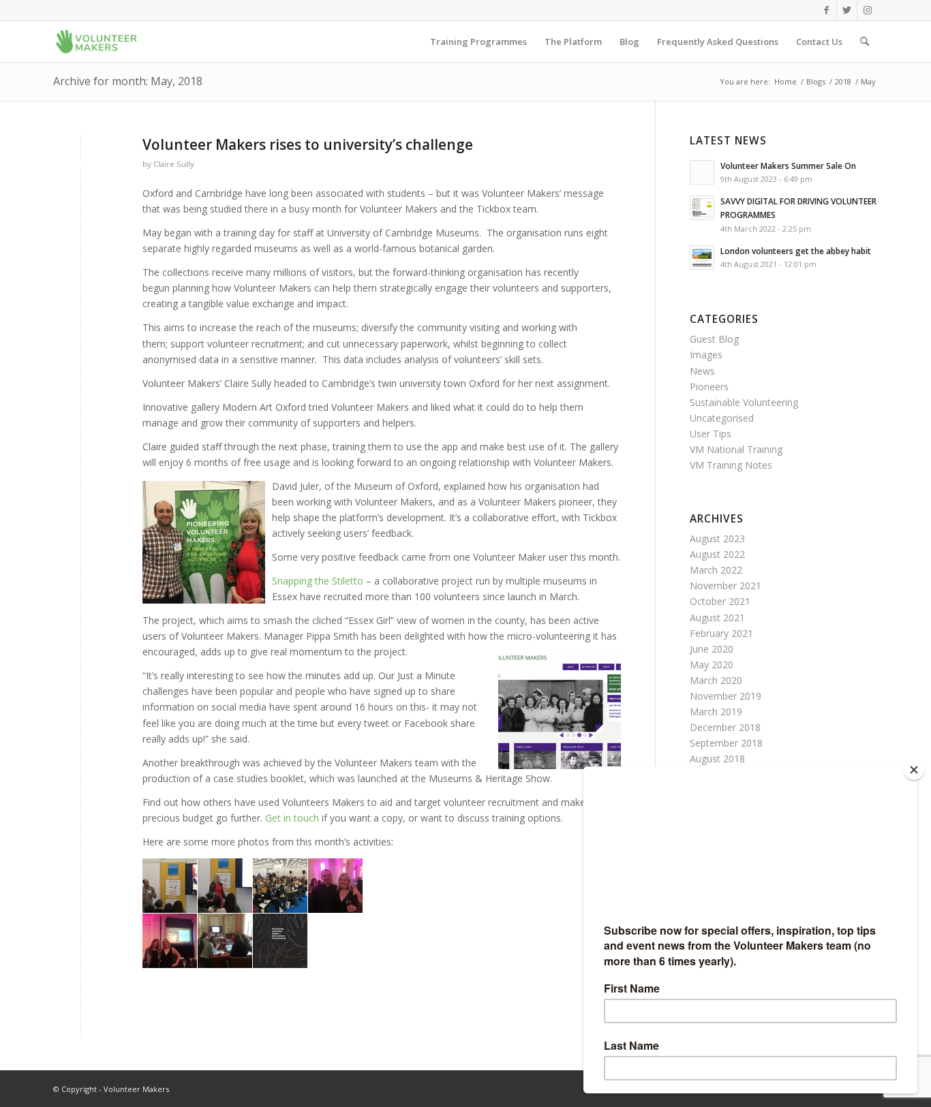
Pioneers (709, 386)
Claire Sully (173, 164)
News (702, 370)
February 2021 (721, 633)
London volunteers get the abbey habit (795, 250)
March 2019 (716, 711)
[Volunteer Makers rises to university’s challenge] (80, 167)
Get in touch (292, 817)
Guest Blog (714, 338)
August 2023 (717, 538)
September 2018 (726, 742)
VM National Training (736, 449)
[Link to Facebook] (826, 10)
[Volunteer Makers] (96, 41)
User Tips (710, 433)
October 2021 (720, 601)
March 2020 (716, 680)
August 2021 (717, 617)
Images (706, 354)
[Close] (914, 770)
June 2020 (711, 648)
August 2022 (717, 554)
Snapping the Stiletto (317, 580)
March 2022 (716, 569)
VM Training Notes (731, 464)
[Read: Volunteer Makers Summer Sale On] (702, 172)
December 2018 (725, 727)
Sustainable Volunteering (744, 402)
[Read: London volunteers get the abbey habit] (702, 257)
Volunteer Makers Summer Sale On (788, 165)
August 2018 (717, 758)
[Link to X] (847, 10)
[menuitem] (478, 41)
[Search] (864, 41)
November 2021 (725, 585)
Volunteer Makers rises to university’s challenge (307, 144)
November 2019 (725, 695)
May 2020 (711, 664)
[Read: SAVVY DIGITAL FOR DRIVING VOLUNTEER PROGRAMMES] (702, 208)
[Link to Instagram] (867, 10)
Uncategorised (722, 417)
